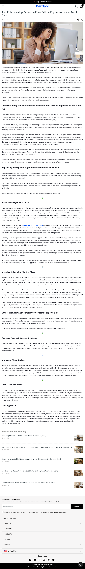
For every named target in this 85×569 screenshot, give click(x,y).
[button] (42, 518)
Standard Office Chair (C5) (32, 225)
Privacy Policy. (62, 512)
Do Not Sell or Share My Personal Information (42, 567)
